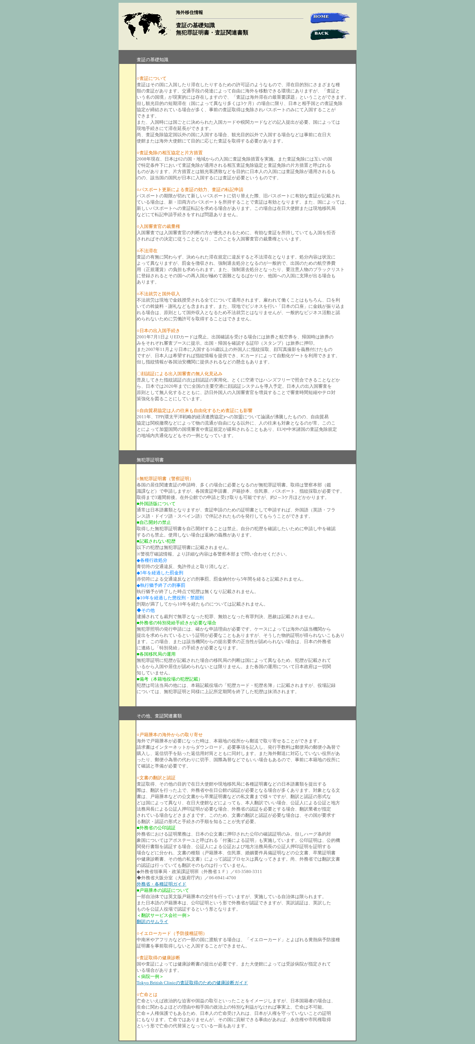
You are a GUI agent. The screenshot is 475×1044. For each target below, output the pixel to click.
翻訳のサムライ (152, 921)
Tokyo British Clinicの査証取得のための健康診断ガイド (192, 982)
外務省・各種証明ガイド (161, 884)
